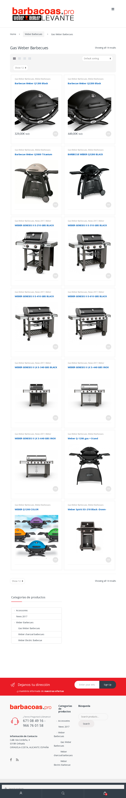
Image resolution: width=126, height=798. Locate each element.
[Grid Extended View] (19, 58)
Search (86, 723)
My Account (21, 793)
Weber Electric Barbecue (30, 640)
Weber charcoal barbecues (31, 634)
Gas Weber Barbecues (24, 79)
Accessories (22, 610)
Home (13, 34)
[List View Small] (29, 58)
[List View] (24, 58)
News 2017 (40, 221)
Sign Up (107, 684)
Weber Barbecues (33, 34)
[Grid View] (14, 58)
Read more (55, 134)
